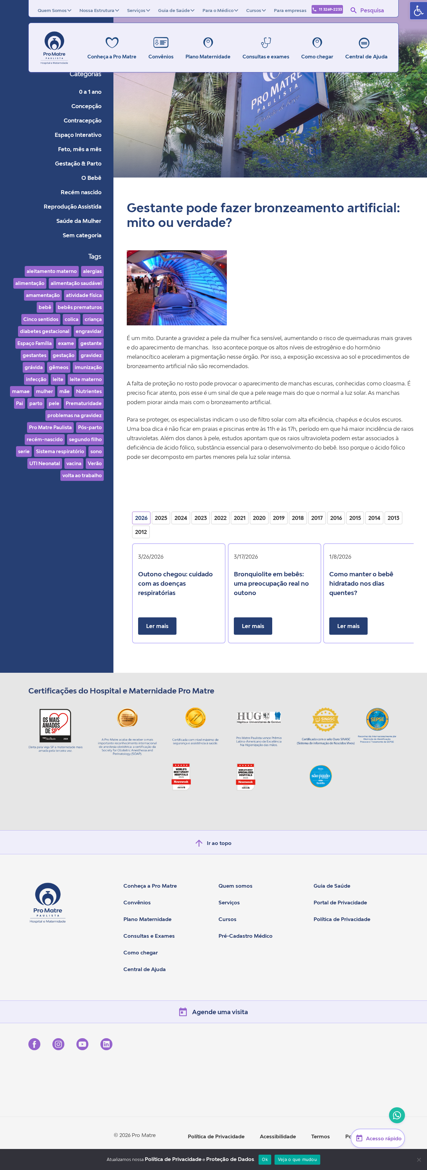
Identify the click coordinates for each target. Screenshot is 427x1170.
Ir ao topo (219, 843)
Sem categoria (82, 235)
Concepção (86, 106)
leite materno (86, 379)
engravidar (89, 331)
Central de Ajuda (366, 56)
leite (58, 379)
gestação (63, 355)
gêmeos (58, 367)
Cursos (253, 10)
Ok (265, 1159)
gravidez (91, 355)
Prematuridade (84, 403)
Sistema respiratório (60, 451)
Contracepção (82, 120)
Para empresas (290, 10)
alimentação (29, 283)
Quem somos (236, 886)
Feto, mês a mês (79, 149)
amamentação (43, 295)
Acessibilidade (278, 1136)
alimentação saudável (76, 283)
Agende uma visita (220, 1011)
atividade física (84, 295)
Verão (95, 463)
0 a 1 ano (90, 91)
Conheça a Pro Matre (150, 886)
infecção (36, 379)
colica (71, 319)
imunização (88, 367)
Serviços (136, 10)
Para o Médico (218, 10)
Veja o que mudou (297, 1159)
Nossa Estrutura (96, 10)
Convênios (137, 902)
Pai (19, 403)
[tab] (141, 518)
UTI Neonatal (44, 463)
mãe (64, 391)
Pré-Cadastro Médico (246, 936)
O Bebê (91, 178)
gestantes (34, 355)
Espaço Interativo (78, 134)
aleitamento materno (52, 271)
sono (96, 451)
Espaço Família (34, 343)
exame (66, 343)
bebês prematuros (80, 307)
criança (93, 319)
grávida (34, 367)
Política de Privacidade (342, 919)
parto (35, 403)
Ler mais (157, 626)
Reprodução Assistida (72, 206)
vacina (73, 463)
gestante (91, 343)
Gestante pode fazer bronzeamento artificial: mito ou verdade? (263, 215)
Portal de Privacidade (340, 902)
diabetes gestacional (44, 331)
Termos (320, 1136)
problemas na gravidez (74, 415)
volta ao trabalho (82, 475)
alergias (92, 271)
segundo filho (85, 439)
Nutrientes (89, 391)
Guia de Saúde (174, 10)
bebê (45, 307)
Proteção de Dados (230, 1159)
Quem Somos (52, 10)
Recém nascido (81, 192)
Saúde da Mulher (78, 221)
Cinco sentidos (40, 319)
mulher (44, 391)
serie (24, 451)
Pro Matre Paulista (50, 427)
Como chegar (140, 952)
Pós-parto (90, 427)
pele (54, 403)
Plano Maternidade (147, 919)
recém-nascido (45, 439)
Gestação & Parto (78, 163)
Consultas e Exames (149, 936)
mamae (21, 391)
